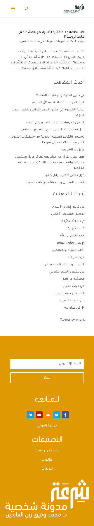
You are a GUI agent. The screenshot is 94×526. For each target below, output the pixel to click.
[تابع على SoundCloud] (47, 414)
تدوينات (60, 41)
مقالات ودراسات (47, 451)
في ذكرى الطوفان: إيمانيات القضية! (60, 95)
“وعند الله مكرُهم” (72, 221)
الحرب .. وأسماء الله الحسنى (65, 264)
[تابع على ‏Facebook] (65, 414)
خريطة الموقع (47, 426)
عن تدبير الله (76, 257)
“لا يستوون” (76, 228)
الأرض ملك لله (74, 308)
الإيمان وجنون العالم (71, 243)
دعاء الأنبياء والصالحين (68, 250)
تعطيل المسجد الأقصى (68, 214)
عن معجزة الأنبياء (72, 300)
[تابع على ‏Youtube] (39, 414)
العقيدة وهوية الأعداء (70, 293)
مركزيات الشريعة (73, 150)
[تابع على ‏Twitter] (56, 414)
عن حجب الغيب (74, 286)
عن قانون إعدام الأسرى (68, 207)
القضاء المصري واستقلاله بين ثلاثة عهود (56, 182)
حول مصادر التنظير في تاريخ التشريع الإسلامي (53, 129)
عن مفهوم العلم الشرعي (67, 272)
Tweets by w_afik (72, 320)
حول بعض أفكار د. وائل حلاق (65, 175)
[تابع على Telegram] (30, 414)
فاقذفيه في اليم (74, 279)
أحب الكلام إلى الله (72, 236)
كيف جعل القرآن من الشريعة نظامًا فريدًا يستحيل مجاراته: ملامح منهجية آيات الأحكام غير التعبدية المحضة (50, 163)
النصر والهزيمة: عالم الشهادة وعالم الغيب (55, 122)
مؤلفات (47, 460)
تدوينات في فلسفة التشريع (36, 41)
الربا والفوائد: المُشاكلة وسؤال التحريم (58, 102)
